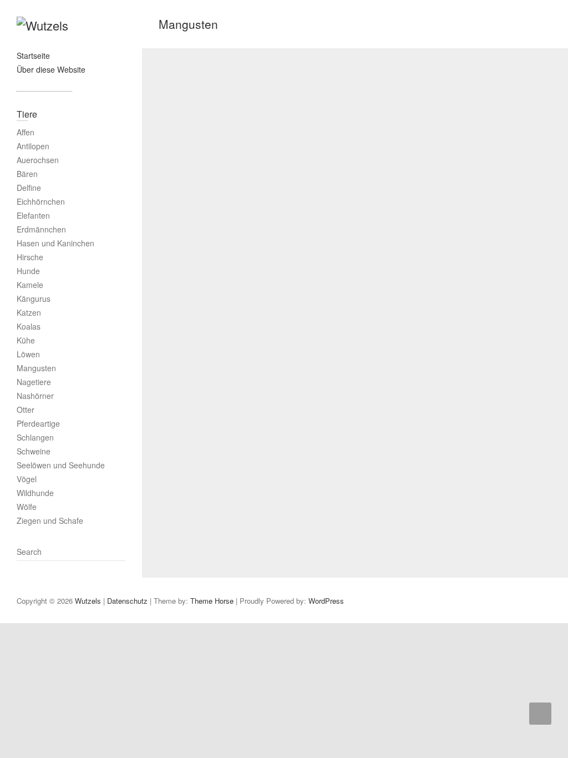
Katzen (29, 312)
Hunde (28, 270)
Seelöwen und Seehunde (61, 465)
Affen (25, 132)
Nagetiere (34, 381)
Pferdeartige (38, 423)
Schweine (33, 451)
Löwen (28, 354)
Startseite (33, 55)
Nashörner (35, 395)
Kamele (30, 284)
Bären (27, 173)
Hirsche (30, 256)
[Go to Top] (540, 714)
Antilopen (33, 145)
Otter (25, 409)
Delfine (29, 187)
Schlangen (35, 437)
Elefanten (33, 215)
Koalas (28, 326)
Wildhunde (35, 492)
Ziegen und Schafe (50, 520)
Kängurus (33, 298)
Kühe (26, 340)
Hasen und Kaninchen (55, 243)
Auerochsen (38, 159)
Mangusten (36, 367)
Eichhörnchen (41, 201)
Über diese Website (51, 69)
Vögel (27, 478)
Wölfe (27, 506)
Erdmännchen (41, 229)
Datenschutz (127, 600)
